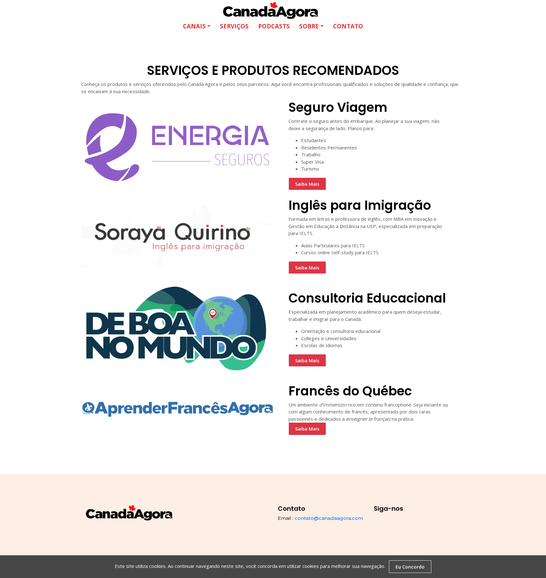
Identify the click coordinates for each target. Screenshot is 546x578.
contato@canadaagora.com (329, 518)
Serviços (234, 26)
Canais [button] (194, 26)
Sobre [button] (309, 26)
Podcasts (274, 26)
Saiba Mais (307, 184)
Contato (348, 26)
